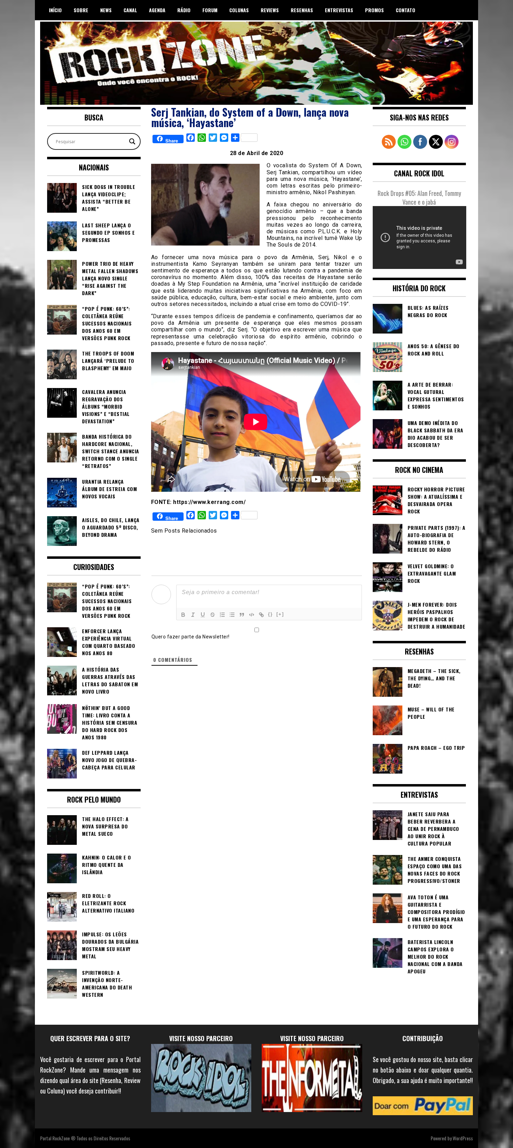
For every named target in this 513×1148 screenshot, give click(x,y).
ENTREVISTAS (339, 10)
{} (270, 614)
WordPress (463, 1138)
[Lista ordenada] (222, 614)
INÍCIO (55, 10)
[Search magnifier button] (132, 141)
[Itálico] (193, 614)
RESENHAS (302, 10)
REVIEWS (270, 10)
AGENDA (157, 10)
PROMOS (374, 10)
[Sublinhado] (203, 614)
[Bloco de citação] (242, 614)
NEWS (106, 10)
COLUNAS (239, 10)
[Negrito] (183, 614)
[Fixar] (212, 614)
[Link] (261, 614)
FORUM (209, 10)
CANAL (130, 10)
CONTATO (405, 10)
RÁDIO (184, 10)
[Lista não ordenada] (232, 614)
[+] (280, 614)
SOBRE (81, 10)
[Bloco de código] (251, 614)
